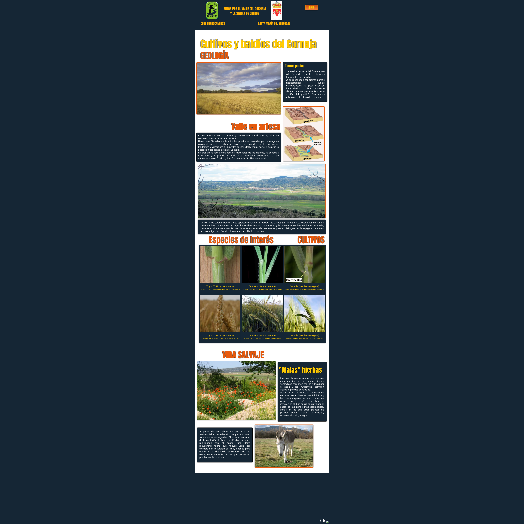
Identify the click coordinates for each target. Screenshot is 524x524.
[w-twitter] (324, 520)
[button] (220, 269)
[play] (270, 418)
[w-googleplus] (327, 522)
